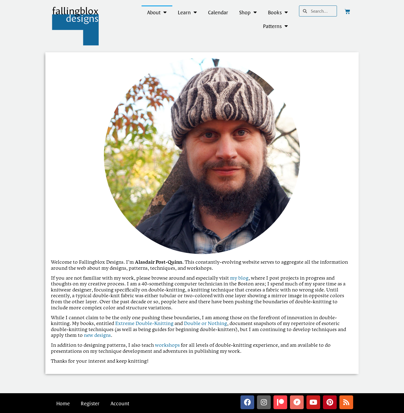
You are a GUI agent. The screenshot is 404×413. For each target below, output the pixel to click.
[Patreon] (280, 402)
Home (63, 403)
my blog (239, 278)
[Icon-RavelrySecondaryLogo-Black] (297, 402)
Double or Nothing (205, 323)
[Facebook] (247, 402)
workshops (167, 345)
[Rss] (346, 402)
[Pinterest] (330, 402)
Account (119, 403)
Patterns (272, 26)
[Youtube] (313, 402)
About (154, 12)
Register (90, 403)
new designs (97, 335)
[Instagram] (264, 402)
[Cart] (347, 11)
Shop (245, 12)
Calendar (218, 12)
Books (275, 12)
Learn (184, 12)
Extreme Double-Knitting (144, 323)
